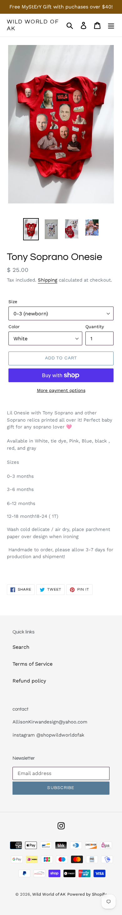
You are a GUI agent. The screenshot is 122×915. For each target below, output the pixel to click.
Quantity (94, 326)
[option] (31, 229)
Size (12, 301)
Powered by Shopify (87, 894)
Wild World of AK (33, 25)
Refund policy (29, 681)
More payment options (61, 390)
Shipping (47, 280)
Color (14, 326)
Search (21, 647)
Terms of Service (33, 664)
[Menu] (111, 25)
